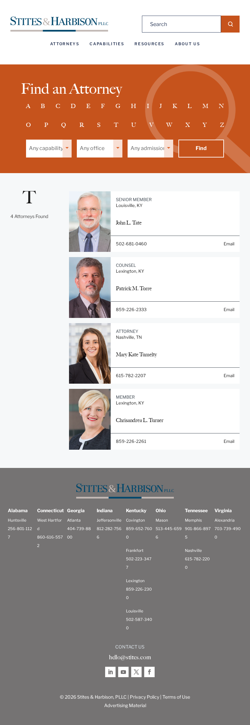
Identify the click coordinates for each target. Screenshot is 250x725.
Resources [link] (149, 44)
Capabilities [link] (107, 44)
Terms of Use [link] (176, 697)
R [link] (81, 125)
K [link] (175, 106)
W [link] (169, 125)
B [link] (43, 106)
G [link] (118, 106)
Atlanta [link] (74, 520)
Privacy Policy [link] (144, 697)
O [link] (28, 125)
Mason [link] (162, 520)
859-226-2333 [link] (131, 309)
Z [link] (222, 125)
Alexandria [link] (225, 520)
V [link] (151, 125)
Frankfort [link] (135, 550)
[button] (230, 24)
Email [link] (229, 243)
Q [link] (63, 125)
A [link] (28, 106)
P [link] (46, 125)
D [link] (73, 106)
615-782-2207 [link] (131, 375)
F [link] (103, 106)
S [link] (99, 125)
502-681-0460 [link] (131, 243)
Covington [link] (135, 520)
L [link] (190, 106)
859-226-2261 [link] (131, 441)
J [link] (161, 106)
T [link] (116, 125)
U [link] (133, 125)
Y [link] (205, 125)
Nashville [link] (193, 550)
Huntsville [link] (17, 520)
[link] (59, 24)
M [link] (205, 106)
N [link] (221, 106)
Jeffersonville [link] (109, 520)
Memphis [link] (193, 520)
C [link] (58, 106)
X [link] (188, 125)
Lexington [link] (135, 580)
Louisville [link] (134, 611)
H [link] (133, 106)
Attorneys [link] (64, 44)
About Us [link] (187, 44)
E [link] (88, 106)
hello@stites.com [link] (130, 657)
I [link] (148, 106)
